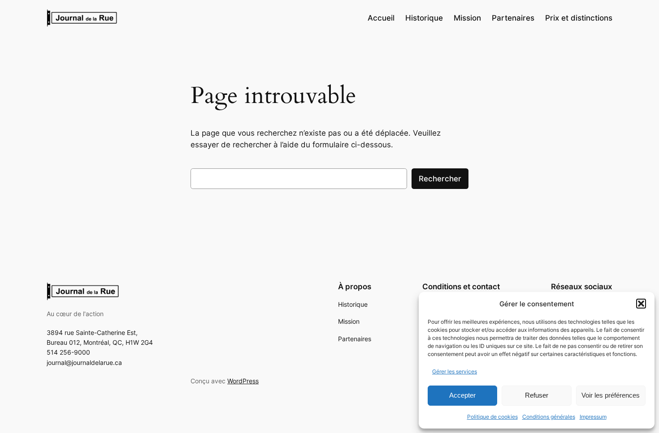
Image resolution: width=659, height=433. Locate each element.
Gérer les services (454, 371)
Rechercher (440, 178)
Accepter (462, 395)
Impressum (593, 416)
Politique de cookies (492, 416)
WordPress (243, 381)
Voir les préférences (610, 395)
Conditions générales (548, 416)
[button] (641, 303)
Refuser (536, 395)
